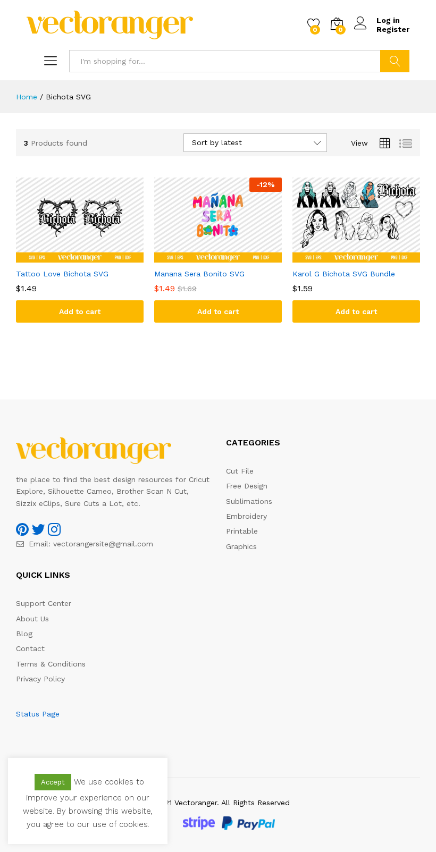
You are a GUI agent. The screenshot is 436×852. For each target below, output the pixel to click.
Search (394, 61)
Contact (30, 648)
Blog (24, 633)
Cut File (240, 471)
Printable (242, 531)
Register (392, 29)
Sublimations (249, 501)
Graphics (241, 546)
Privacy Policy (40, 678)
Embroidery (246, 516)
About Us (32, 618)
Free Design (246, 486)
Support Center (43, 603)
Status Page (38, 714)
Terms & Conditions (51, 664)
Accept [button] (53, 782)
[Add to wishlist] (90, 256)
